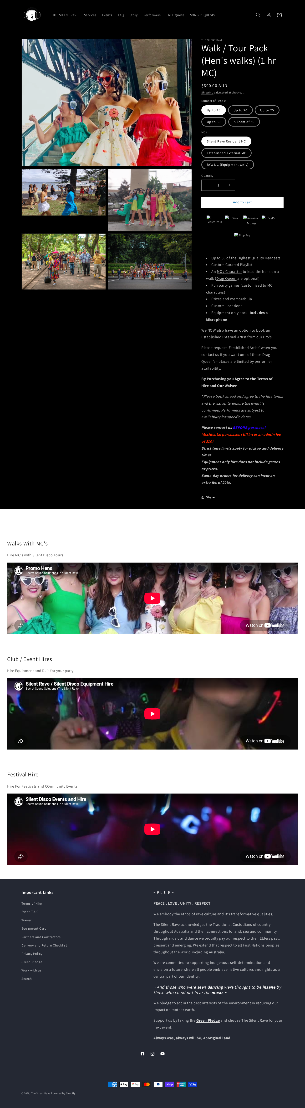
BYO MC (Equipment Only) (228, 164)
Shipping (207, 92)
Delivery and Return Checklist (44, 945)
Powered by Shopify (63, 1093)
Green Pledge (31, 962)
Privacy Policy (31, 953)
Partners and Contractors (41, 937)
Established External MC (226, 153)
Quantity (207, 176)
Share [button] (210, 497)
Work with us (31, 970)
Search (26, 979)
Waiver (26, 920)
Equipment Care (33, 928)
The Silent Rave (41, 1093)
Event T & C (30, 912)
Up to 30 (214, 122)
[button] (258, 15)
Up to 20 (240, 110)
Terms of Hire (31, 903)
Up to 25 (267, 110)
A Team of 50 (244, 122)
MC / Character (229, 271)
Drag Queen (226, 278)
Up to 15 (213, 110)
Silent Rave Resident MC (226, 141)
